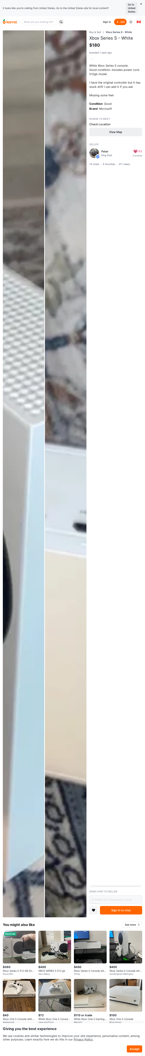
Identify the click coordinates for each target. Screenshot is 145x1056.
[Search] (61, 21)
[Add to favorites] (93, 910)
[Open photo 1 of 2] (23, 473)
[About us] (131, 22)
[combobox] (40, 22)
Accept (134, 1049)
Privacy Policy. (83, 1039)
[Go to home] (10, 22)
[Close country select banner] (141, 3)
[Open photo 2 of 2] (65, 473)
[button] (132, 925)
